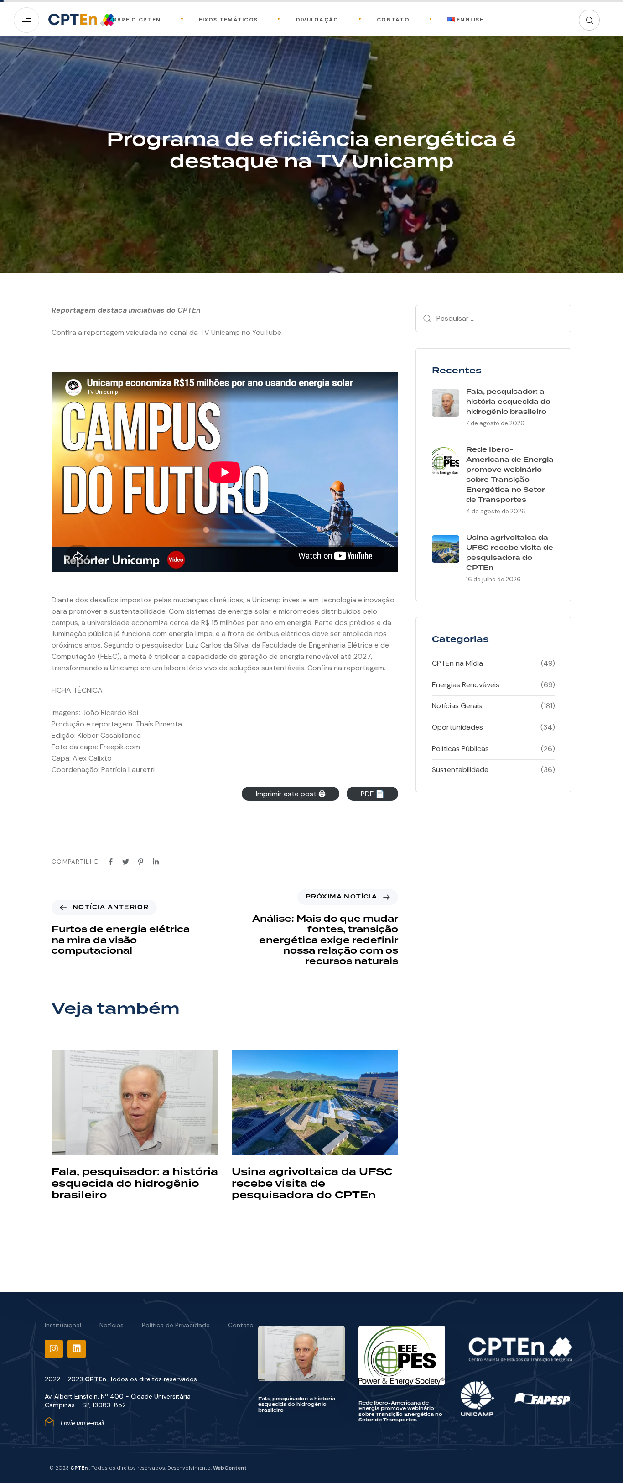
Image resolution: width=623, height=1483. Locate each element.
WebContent (230, 1468)
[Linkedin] (76, 1349)
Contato (393, 19)
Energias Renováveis (465, 684)
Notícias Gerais (457, 705)
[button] (589, 20)
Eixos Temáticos (228, 19)
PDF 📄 (372, 794)
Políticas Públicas (460, 748)
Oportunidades (457, 727)
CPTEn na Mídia (457, 663)
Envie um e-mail (82, 1423)
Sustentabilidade (460, 769)
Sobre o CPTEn (135, 19)
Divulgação (317, 19)
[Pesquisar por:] (493, 318)
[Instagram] (54, 1349)
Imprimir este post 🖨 (291, 794)
